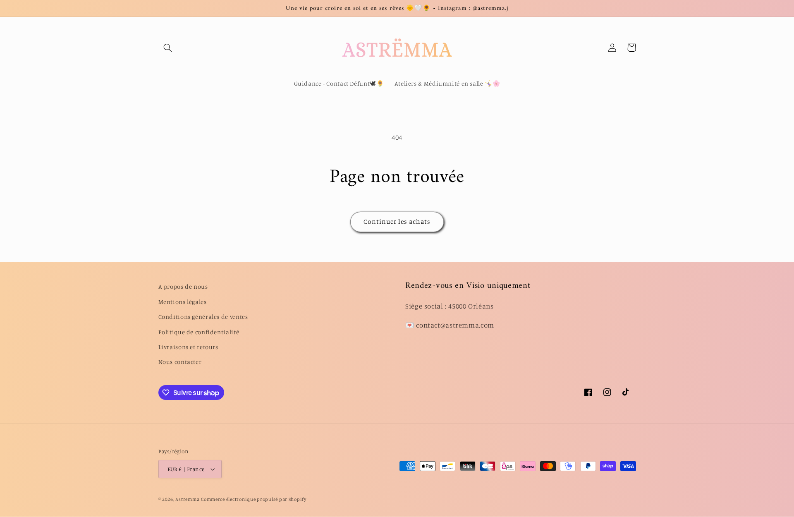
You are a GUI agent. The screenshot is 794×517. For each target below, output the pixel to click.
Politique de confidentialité (198, 331)
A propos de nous (183, 286)
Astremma (187, 499)
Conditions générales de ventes (203, 316)
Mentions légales (182, 301)
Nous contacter (180, 361)
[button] (167, 47)
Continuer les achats (397, 221)
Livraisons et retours (188, 346)
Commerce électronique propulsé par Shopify (253, 499)
